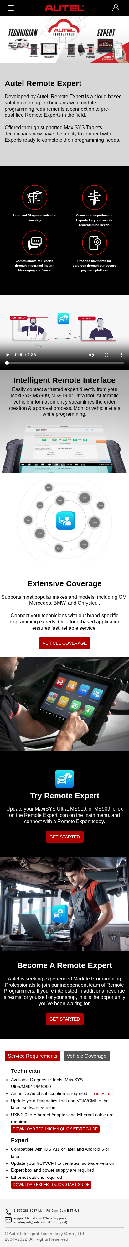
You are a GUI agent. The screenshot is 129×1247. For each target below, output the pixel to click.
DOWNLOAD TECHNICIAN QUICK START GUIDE (55, 1129)
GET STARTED (64, 836)
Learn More (100, 1094)
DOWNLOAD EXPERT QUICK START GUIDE (51, 1185)
